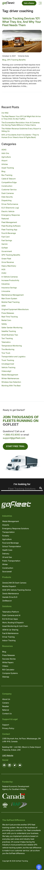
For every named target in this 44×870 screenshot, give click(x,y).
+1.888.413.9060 (11, 434)
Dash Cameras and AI (11, 615)
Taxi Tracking (7, 338)
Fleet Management (9, 222)
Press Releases (7, 313)
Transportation (8, 532)
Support (5, 725)
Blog (4, 60)
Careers (5, 703)
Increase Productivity (10, 280)
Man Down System (9, 298)
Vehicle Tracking (8, 367)
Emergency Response (10, 215)
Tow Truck (5, 353)
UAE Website (7, 755)
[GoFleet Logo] (8, 3)
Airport (4, 160)
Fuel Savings (6, 240)
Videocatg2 (6, 371)
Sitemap (5, 677)
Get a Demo (29, 3)
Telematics (5, 342)
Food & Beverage (8, 233)
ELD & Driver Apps (10, 619)
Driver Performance (9, 204)
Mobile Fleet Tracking (10, 302)
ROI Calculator (8, 669)
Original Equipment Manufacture (15, 309)
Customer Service (8, 189)
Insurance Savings (9, 287)
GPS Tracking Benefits (16, 60)
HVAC (3, 273)
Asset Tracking (7, 168)
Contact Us (7, 713)
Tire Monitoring (7, 349)
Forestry (5, 536)
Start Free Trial (15, 446)
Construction (6, 186)
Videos (5, 666)
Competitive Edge (9, 182)
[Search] (41, 488)
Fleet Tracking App (9, 229)
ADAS (3, 150)
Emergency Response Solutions (15, 528)
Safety (4, 324)
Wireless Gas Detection (11, 382)
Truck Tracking (7, 360)
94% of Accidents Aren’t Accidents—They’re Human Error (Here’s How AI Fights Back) (20, 136)
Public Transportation (11, 561)
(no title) (4, 113)
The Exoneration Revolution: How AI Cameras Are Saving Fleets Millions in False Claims (20, 123)
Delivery (5, 553)
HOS (3, 269)
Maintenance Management (12, 295)
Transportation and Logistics (13, 356)
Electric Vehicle (7, 211)
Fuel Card (5, 237)
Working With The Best (11, 385)
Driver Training (8, 637)
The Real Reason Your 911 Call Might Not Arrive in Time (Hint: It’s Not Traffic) (21, 117)
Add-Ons (5, 153)
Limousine (5, 291)
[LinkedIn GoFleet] (9, 765)
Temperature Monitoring (11, 346)
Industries (5, 284)
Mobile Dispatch (9, 586)
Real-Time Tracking (9, 317)
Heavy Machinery (8, 266)
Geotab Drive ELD (9, 597)
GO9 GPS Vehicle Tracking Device (16, 590)
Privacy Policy (8, 728)
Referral (5, 710)
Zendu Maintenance (10, 593)
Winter (5, 564)
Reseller (5, 706)
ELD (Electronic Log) (10, 208)
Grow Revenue (7, 262)
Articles (4, 164)
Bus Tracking (6, 175)
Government (6, 251)
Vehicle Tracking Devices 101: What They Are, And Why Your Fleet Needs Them (21, 22)
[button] (39, 867)
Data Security (7, 197)
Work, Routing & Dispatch (13, 622)
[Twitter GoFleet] (15, 765)
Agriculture (6, 157)
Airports (5, 525)
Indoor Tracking (9, 640)
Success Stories (9, 659)
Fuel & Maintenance (10, 633)
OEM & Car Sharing (10, 630)
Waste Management (9, 375)
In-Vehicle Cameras (9, 277)
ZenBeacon (7, 601)
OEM (3, 306)
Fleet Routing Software (10, 226)
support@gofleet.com (14, 438)
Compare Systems (10, 673)
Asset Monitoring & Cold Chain (15, 626)
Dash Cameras (7, 193)
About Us (6, 699)
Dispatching (6, 200)
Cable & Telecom (8, 179)
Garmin (4, 244)
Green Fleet (6, 258)
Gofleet (4, 248)
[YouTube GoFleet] (20, 765)
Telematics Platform (10, 612)
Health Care (7, 550)
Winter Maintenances (10, 378)
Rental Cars (6, 320)
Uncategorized (7, 364)
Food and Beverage (10, 543)
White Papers (7, 662)
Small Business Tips (9, 335)
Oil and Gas (7, 557)
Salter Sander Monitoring (11, 327)
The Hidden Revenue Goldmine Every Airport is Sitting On (21, 129)
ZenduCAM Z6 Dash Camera (14, 583)
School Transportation (11, 546)
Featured (5, 218)
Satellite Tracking (8, 331)
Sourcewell (7, 571)
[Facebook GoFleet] (4, 765)
